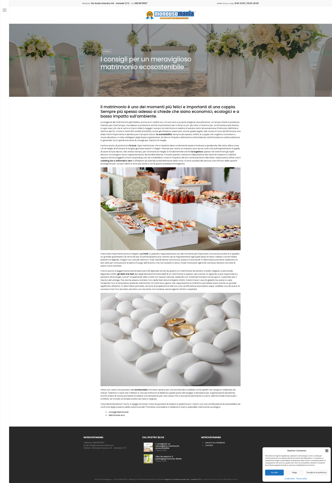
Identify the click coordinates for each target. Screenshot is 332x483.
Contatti (209, 445)
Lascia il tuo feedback (215, 442)
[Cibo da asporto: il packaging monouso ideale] (148, 458)
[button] (327, 450)
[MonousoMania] (171, 15)
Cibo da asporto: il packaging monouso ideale (168, 457)
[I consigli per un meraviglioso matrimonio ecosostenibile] (148, 447)
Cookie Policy (290, 478)
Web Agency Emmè (231, 479)
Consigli (106, 51)
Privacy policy (301, 478)
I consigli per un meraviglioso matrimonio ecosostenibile (167, 446)
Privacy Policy (217, 479)
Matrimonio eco (117, 415)
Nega (294, 472)
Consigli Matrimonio (119, 412)
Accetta (274, 472)
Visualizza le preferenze (316, 472)
